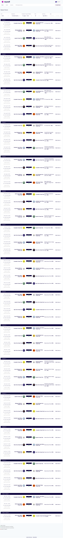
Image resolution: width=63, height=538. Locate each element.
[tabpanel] (31, 271)
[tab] (58, 5)
